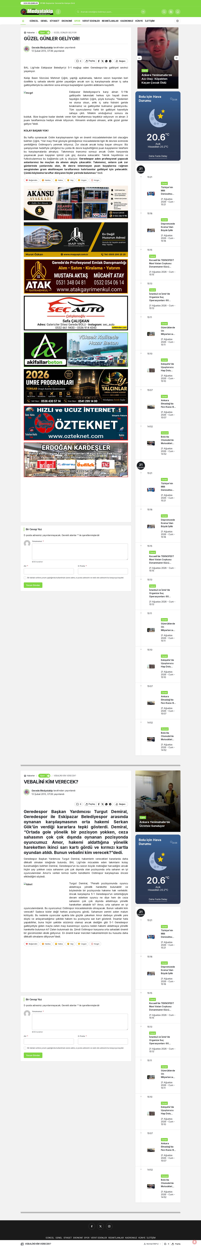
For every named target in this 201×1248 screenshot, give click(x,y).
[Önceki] (139, 58)
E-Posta (82, 566)
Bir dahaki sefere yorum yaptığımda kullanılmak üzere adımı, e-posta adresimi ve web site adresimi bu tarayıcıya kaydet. (75, 578)
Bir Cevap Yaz (34, 529)
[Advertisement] (76, 498)
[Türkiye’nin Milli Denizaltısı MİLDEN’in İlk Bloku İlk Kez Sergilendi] (157, 186)
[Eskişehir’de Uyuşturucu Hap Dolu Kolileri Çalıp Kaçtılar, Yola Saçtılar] (157, 368)
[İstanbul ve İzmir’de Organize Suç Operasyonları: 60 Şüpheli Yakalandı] (157, 297)
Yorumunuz (38, 541)
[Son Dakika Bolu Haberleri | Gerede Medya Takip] (37, 11)
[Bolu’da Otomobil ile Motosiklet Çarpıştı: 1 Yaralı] (157, 441)
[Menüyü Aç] (58, 11)
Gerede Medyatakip (42, 47)
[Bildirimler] (177, 11)
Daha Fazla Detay (158, 156)
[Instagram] (109, 1226)
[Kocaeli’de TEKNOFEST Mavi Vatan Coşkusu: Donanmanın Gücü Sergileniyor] (157, 263)
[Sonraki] (176, 58)
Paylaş (177, 1244)
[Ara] (143, 11)
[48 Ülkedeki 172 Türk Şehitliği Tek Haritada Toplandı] (157, 58)
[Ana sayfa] (23, 20)
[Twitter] (100, 1226)
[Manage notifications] (194, 1242)
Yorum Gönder (33, 585)
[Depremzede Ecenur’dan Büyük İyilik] (157, 228)
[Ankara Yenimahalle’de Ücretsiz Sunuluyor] (157, 801)
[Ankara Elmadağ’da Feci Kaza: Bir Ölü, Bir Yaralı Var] (157, 405)
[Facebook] (91, 1226)
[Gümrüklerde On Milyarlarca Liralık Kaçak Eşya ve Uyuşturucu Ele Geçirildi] (157, 332)
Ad (26, 566)
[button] (171, 11)
